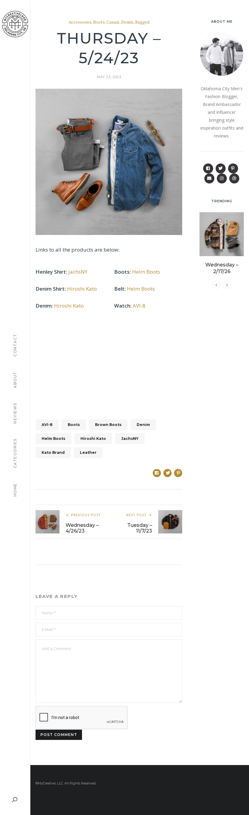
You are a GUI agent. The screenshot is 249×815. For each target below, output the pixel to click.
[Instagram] (222, 178)
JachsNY (77, 271)
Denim (127, 22)
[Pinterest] (233, 168)
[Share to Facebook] (157, 473)
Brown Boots (108, 424)
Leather (88, 452)
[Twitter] (221, 168)
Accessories (80, 22)
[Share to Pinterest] (178, 473)
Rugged (142, 22)
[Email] (209, 178)
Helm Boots (146, 271)
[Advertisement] (109, 360)
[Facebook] (208, 168)
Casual (113, 22)
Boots (99, 22)
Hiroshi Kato (82, 288)
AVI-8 (139, 305)
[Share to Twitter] (167, 473)
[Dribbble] (234, 178)
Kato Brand (53, 452)
